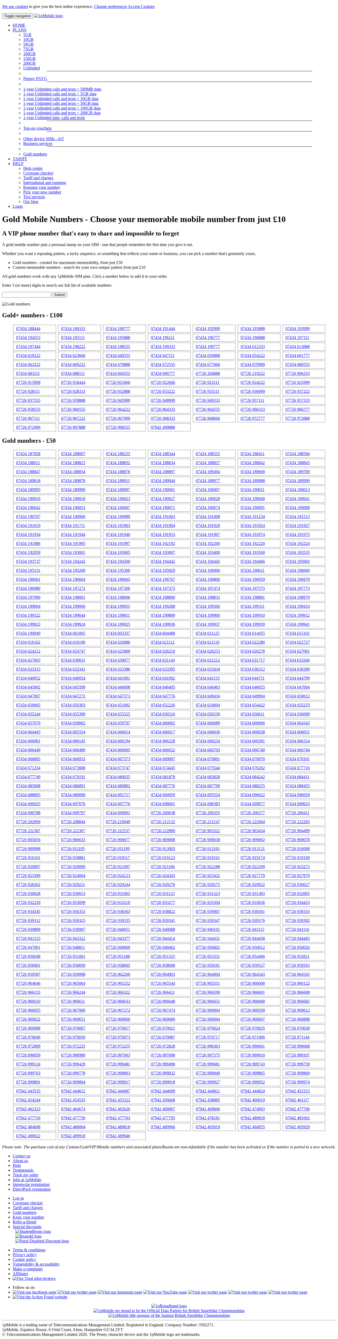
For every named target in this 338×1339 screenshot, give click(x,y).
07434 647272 (73, 696)
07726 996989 (73, 1055)
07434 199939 (253, 624)
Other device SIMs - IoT (43, 138)
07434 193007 (163, 552)
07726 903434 (253, 830)
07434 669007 (163, 759)
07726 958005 (118, 965)
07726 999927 (208, 1082)
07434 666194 (118, 741)
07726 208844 (73, 821)
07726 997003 (118, 1055)
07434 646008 (118, 687)
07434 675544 (208, 768)
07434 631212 (208, 660)
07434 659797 (118, 723)
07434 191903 (118, 525)
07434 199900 (208, 615)
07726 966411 (163, 992)
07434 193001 (73, 552)
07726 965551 (208, 983)
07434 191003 (163, 516)
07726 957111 (252, 400)
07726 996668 (297, 1046)
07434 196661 (28, 579)
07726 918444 (73, 382)
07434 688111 (73, 373)
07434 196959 (253, 579)
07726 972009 (28, 1046)
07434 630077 (118, 660)
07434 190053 (73, 507)
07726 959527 (253, 965)
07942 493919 (208, 1127)
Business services (37, 143)
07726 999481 (118, 1064)
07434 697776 (118, 803)
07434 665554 (73, 732)
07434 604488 (163, 633)
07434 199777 (208, 346)
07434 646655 (253, 687)
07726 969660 (118, 1019)
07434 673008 (73, 768)
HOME (19, 25)
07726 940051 (118, 929)
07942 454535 (73, 1100)
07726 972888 (297, 418)
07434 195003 (297, 561)
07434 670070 (253, 759)
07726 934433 (297, 902)
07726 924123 (118, 875)
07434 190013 (297, 489)
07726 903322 (208, 830)
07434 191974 (253, 534)
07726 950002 (208, 947)
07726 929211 (73, 884)
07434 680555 (297, 364)
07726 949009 (118, 947)
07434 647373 (118, 696)
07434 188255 (118, 453)
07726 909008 (163, 839)
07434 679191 (73, 777)
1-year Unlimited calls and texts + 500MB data (62, 89)
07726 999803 (118, 1073)
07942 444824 (253, 1091)
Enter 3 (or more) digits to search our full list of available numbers (56, 285)
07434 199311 (253, 606)
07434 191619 (28, 525)
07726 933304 (208, 902)
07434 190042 (28, 507)
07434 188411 (253, 453)
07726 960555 (73, 409)
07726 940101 (208, 929)
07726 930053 (73, 893)
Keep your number (28, 1217)
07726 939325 (73, 920)
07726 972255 (118, 1046)
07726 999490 (163, 1064)
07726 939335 (118, 920)
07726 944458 (253, 938)
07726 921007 (118, 866)
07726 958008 (163, 965)
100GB (29, 53)
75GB (28, 49)
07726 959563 (297, 965)
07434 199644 (73, 615)
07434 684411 (297, 777)
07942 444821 (208, 1091)
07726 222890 (163, 830)
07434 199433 (297, 606)
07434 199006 (73, 606)
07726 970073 (118, 1037)
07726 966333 (253, 409)
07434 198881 (253, 597)
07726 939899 (28, 929)
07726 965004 (73, 983)
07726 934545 (28, 911)
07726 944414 (163, 938)
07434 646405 (163, 687)
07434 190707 (28, 516)
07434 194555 (28, 337)
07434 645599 (73, 687)
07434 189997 (118, 489)
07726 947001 (28, 947)
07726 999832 (163, 1073)
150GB (29, 58)
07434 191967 (208, 534)
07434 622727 (297, 642)
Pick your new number (42, 192)
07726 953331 (208, 956)
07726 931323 (208, 893)
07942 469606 (208, 1109)
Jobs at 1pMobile (27, 1179)
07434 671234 (28, 768)
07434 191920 (208, 525)
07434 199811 (118, 615)
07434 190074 (208, 507)
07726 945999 (118, 400)
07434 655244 (28, 714)
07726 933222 (163, 391)
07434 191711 (73, 525)
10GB (28, 39)
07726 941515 (28, 938)
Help (17, 1165)
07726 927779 (253, 875)
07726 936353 (73, 911)
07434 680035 (118, 777)
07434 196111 (163, 337)
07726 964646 (28, 983)
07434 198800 (163, 597)
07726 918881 (73, 857)
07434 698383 (208, 803)
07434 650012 (297, 696)
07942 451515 (297, 1091)
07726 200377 (253, 812)
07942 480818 (253, 1118)
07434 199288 (163, 606)
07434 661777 (297, 355)
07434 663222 (28, 364)
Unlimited (31, 68)
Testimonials (23, 1170)
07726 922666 (163, 382)
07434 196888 (253, 337)
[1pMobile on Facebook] (35, 1292)
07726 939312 (28, 920)
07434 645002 (28, 687)
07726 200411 (297, 812)
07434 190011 (253, 489)
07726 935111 (207, 391)
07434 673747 (118, 768)
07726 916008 (297, 848)
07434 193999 (297, 328)
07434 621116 (207, 642)
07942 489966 (163, 1127)
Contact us (21, 1156)
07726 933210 (118, 902)
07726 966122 (297, 983)
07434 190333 (73, 328)
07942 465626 (118, 1109)
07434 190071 (163, 507)
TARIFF (20, 159)
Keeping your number (41, 187)
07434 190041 (297, 498)
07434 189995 (28, 489)
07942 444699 (163, 1091)
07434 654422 (253, 705)
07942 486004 (73, 1127)
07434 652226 (163, 705)
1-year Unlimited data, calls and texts (54, 117)
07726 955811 (297, 956)
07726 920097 (28, 866)
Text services (34, 197)
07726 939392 (297, 920)
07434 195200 (73, 570)
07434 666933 (73, 759)
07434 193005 (118, 552)
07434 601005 (73, 633)
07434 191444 (163, 328)
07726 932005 (297, 893)
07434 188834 (163, 462)
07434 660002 (163, 723)
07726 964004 (208, 974)
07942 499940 (118, 1136)
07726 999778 (73, 1073)
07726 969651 (73, 1019)
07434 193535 (297, 552)
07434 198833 (208, 597)
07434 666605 (118, 750)
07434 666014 (118, 732)
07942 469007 (163, 1109)
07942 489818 (118, 1127)
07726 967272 (118, 1010)
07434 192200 (208, 543)
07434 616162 (28, 642)
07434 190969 (73, 516)
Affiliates (20, 1273)
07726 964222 (118, 409)
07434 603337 (118, 633)
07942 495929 (297, 1127)
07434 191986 (28, 543)
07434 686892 (118, 786)
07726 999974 (297, 1082)
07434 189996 (73, 489)
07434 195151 (28, 570)
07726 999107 (297, 1055)
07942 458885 (208, 1100)
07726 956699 (73, 965)
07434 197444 (28, 346)
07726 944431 (208, 938)
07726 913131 (253, 848)
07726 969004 (208, 1010)
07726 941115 (252, 929)
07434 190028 (208, 498)
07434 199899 (163, 615)
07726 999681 (208, 1064)
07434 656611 (253, 714)
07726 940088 (163, 929)
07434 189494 (208, 471)
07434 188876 (118, 471)
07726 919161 (208, 857)
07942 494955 (253, 1127)
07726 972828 (163, 1046)
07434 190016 (28, 498)
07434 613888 (297, 346)
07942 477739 (73, 1118)
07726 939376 (253, 920)
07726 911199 (118, 848)
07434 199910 (253, 615)
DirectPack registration (32, 1189)
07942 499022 (28, 1136)
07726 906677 (118, 839)
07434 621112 (163, 642)
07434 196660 (297, 570)
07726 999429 (73, 1064)
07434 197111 (297, 337)
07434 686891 (73, 786)
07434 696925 (28, 803)
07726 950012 (253, 947)
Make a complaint (28, 1269)
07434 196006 (208, 570)
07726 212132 (163, 821)
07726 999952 (253, 1082)
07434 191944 (73, 534)
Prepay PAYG (35, 78)
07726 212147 (208, 821)
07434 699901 (118, 812)
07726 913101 (208, 848)
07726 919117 (118, 857)
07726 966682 (297, 1001)
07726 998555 (118, 427)
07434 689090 (73, 795)
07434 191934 (28, 534)
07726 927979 (297, 875)
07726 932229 (28, 902)
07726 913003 (163, 848)
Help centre (33, 168)
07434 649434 (208, 696)
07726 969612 (297, 1010)
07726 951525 (163, 956)
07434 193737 (28, 561)
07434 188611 (28, 462)
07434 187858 (28, 453)
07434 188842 (253, 462)
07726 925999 (297, 382)
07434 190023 (118, 498)
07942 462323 (28, 1109)
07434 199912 (297, 615)
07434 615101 (297, 633)
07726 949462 (163, 947)
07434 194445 (208, 561)
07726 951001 (73, 956)
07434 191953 (163, 534)
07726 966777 (297, 409)
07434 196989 (28, 588)
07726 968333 (163, 418)
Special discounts (27, 1226)
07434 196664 (73, 579)
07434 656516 (163, 714)
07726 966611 (73, 1001)
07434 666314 (297, 741)
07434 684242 (253, 777)
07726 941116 (297, 929)
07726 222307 (28, 830)
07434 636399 (297, 669)
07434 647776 (163, 696)
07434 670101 (297, 759)
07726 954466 (253, 956)
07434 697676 (73, 803)
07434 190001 (163, 489)
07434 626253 (208, 651)
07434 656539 (208, 714)
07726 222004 (253, 821)
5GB (27, 34)
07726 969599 (253, 1010)
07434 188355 (208, 453)
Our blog (30, 201)
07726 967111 (28, 418)
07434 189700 (297, 471)
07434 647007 (28, 696)
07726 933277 (163, 902)
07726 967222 (73, 418)
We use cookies (15, 6)
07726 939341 (163, 920)
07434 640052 (28, 678)
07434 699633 (297, 803)
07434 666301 (253, 741)
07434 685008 (28, 786)
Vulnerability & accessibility (36, 1264)
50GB (28, 44)
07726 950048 (28, 956)
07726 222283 (297, 821)
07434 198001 (73, 597)
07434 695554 (208, 795)
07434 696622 (253, 795)
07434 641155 (208, 678)
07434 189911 (118, 480)
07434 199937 (208, 624)
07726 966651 (208, 1001)
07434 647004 (297, 687)
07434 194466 (253, 561)
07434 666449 (28, 750)
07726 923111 (207, 382)
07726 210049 (118, 821)
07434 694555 (118, 373)
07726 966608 (297, 992)
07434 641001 (118, 678)
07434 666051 (297, 732)
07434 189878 (73, 480)
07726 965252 (118, 983)
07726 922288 (208, 866)
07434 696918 (297, 795)
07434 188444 (28, 328)
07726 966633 (118, 1001)
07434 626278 (253, 651)
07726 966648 (163, 1001)
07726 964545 (297, 974)
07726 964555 (208, 409)
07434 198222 (73, 346)
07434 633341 (73, 669)
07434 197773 (297, 588)
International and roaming (44, 182)
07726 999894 (73, 1082)
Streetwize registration (31, 1184)
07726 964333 (163, 409)
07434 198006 (118, 597)
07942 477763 (118, 1118)
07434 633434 (208, 669)
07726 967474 (163, 1010)
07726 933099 (73, 902)
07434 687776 (163, 786)
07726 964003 (163, 974)
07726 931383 (253, 893)
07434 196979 (297, 579)
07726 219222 (253, 373)
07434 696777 (163, 373)
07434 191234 (253, 516)
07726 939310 (297, 911)
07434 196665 (118, 579)
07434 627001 (297, 651)
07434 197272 (73, 588)
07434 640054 (73, 678)
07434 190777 (118, 328)
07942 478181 (208, 1118)
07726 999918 (163, 1082)
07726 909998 (28, 848)
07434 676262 (253, 768)
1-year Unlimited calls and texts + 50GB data (60, 103)
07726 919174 (253, 857)
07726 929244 (118, 884)
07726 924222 (253, 382)
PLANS (19, 30)
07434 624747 (73, 651)
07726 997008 (163, 1055)
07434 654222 (253, 355)
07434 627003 (28, 660)
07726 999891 (28, 1082)
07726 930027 (297, 884)
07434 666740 (253, 750)
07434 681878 (163, 777)
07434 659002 (73, 723)
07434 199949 (28, 633)
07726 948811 (73, 947)
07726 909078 (297, 839)
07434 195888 (118, 337)
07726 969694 (208, 1019)
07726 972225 (73, 1046)
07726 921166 (163, 866)
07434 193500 (253, 552)
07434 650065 (28, 705)
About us (20, 1160)
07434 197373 (163, 588)
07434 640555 (118, 355)
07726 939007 (208, 911)
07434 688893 (28, 795)
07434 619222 (28, 355)
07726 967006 (73, 1010)
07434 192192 (163, 543)
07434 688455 (297, 786)
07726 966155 (28, 992)
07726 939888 (73, 400)
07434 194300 (118, 561)
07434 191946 (118, 534)
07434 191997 (118, 543)
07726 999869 (297, 1073)
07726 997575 (208, 1055)
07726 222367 (73, 830)
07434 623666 (73, 355)
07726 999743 (253, 1064)
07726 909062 (253, 839)
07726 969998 (28, 1028)
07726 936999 (253, 391)
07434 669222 (73, 364)
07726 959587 (28, 974)
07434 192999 (208, 328)
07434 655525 (118, 714)
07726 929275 (208, 884)
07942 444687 (118, 1091)
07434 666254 (208, 741)
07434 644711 (253, 678)
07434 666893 (28, 759)
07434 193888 (253, 328)
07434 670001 (208, 759)
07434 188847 (28, 471)
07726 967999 (118, 418)
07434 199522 (28, 615)
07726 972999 (28, 427)
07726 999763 (28, 1073)
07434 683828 (208, 777)
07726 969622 (28, 1019)
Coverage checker (38, 173)
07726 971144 (297, 1037)
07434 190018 (73, 498)
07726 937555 (28, 400)
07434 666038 (253, 732)
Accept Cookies (141, 6)
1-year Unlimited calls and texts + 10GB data (60, 98)
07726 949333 (208, 400)
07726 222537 (118, 830)
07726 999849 (208, 1073)
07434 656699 (297, 714)
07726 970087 (163, 1037)
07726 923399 (28, 875)
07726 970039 (297, 1028)
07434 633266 (297, 660)
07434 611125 (207, 633)
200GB (29, 63)
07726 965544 (163, 983)
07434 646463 (208, 687)
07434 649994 (253, 696)
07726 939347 (208, 920)
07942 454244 (28, 1100)
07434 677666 (208, 364)
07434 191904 (163, 525)
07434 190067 (118, 507)
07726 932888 (118, 391)
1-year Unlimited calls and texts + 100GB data (62, 108)
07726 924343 (163, 875)
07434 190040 (253, 498)
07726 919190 (297, 857)
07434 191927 (297, 525)
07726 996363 (208, 1046)
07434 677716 (297, 768)
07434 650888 (208, 355)
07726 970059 (73, 1037)
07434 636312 (253, 669)
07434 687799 (208, 786)
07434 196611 (253, 570)
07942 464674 (73, 1109)
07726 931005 (118, 893)
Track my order (25, 1175)
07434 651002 (118, 705)
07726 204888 (208, 373)
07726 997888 (73, 427)
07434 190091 (253, 507)
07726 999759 (297, 1064)
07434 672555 (163, 364)
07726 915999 (28, 382)
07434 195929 (163, 570)
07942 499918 (73, 1136)
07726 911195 (73, 848)
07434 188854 (73, 471)
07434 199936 (163, 624)
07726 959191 (208, 965)
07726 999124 (28, 1064)
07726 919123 (163, 857)
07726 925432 (208, 875)
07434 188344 (163, 453)
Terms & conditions (29, 1250)
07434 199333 (163, 346)
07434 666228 (163, 741)
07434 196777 (208, 337)
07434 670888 (118, 364)
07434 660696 (253, 723)
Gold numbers (35, 154)
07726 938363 (118, 911)
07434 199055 (118, 606)
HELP (18, 163)
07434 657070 (28, 723)
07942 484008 (28, 1127)
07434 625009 (118, 651)
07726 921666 (118, 382)
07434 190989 (118, 516)
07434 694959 (163, 795)
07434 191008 (208, 516)
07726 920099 (73, 866)
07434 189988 (253, 480)
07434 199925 (118, 624)
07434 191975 (297, 534)
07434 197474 (208, 588)
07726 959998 (73, 974)
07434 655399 (73, 714)
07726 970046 (28, 1037)
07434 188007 (73, 453)
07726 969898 (297, 1019)
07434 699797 (73, 812)
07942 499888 (163, 427)
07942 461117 (297, 1100)
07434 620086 (118, 642)
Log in (18, 1198)
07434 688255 (253, 786)
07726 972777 (253, 418)
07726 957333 (297, 400)
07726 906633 (73, 839)
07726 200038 (163, 812)
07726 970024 (208, 1028)
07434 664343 (297, 723)
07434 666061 (28, 741)
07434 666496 (73, 750)
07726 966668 (253, 1001)
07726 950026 (297, 947)
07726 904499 (297, 830)
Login (18, 206)
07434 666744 (297, 750)
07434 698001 (163, 803)
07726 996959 (28, 1055)
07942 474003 (253, 1109)
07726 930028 (28, 893)
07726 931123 (163, 893)
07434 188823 (73, 462)
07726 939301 (253, 911)
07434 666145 (73, 741)
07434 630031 (73, 660)
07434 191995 (73, 543)
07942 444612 (73, 1091)
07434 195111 (73, 337)
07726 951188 (118, 956)
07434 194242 (73, 561)
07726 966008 (253, 983)
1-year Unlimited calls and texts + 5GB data (59, 94)
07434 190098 (297, 507)
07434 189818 (28, 480)
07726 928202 (28, 884)
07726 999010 (253, 1055)
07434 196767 (163, 579)
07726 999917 (118, 1082)
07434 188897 (163, 471)
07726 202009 (28, 821)
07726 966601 (253, 992)
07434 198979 (297, 597)
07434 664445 (28, 732)
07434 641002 (163, 678)
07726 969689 (163, 1019)
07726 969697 (253, 1019)
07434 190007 (208, 489)
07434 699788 (28, 812)
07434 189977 (208, 480)
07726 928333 (73, 391)
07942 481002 (297, 1118)
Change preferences (110, 6)
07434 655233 (297, 705)
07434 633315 (28, 669)
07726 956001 (28, 965)
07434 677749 (28, 777)
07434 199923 (28, 624)
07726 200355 (208, 812)
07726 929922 (253, 884)
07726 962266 (118, 974)
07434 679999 (253, 364)
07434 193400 (208, 552)
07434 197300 (118, 588)
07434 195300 (118, 570)
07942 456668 (163, 1100)
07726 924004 (73, 875)
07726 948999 (163, 400)
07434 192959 (28, 552)
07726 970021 (163, 1028)
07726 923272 (297, 866)
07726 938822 (163, 911)
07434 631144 (163, 660)
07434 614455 (253, 633)
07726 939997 (73, 929)
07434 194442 (163, 561)
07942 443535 (28, 1091)
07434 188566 (297, 453)
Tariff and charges (38, 178)
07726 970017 (118, 1028)
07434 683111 (28, 373)
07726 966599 (208, 992)
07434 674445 (163, 768)
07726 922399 (253, 866)
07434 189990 (297, 480)
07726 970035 (253, 1028)
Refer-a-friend (24, 1222)
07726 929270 (163, 884)
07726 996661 (253, 1046)
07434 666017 (163, 732)
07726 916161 (28, 857)
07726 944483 (297, 938)
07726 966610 (28, 1001)
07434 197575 (253, 588)
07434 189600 (253, 471)
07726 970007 (73, 1028)
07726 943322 (73, 938)
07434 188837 (208, 462)
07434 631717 (253, 660)
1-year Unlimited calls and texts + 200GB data (62, 113)
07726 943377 (118, 938)
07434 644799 (297, 678)
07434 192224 (297, 543)
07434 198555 (118, 346)
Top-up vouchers (37, 128)
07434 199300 (208, 606)
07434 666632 (163, 750)
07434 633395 (163, 669)
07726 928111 (28, 391)
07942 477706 (297, 1109)
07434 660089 (208, 723)
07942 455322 (118, 1100)
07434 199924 (73, 624)
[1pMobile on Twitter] (77, 1292)
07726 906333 (297, 373)
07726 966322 (118, 992)
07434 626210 (163, 651)
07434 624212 (28, 651)
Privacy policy (25, 1254)
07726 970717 (208, 1037)
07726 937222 (297, 391)
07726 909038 (208, 839)
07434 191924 (253, 525)
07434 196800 (208, 579)
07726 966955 (28, 1010)
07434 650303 (73, 705)
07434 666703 (208, 750)
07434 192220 (253, 543)
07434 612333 (253, 346)
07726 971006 (253, 1037)
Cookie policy (24, 1259)
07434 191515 (297, 516)
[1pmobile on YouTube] (165, 1292)
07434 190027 (163, 498)
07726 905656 (28, 839)
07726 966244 (73, 992)
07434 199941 (297, 624)
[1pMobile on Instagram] (120, 1292)
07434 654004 (208, 705)
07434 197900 (28, 597)
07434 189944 (163, 480)
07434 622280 (253, 642)
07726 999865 (253, 1073)
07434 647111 (163, 355)
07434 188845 (297, 462)
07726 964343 (253, 974)
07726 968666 (208, 418)
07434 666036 (208, 732)
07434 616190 (73, 642)
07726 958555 (28, 409)
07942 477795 (163, 1118)
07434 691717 (118, 795)
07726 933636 (253, 902)
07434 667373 (118, 759)
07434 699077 (253, 803)
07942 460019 (253, 1100)
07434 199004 (28, 606)
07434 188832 (118, 462)
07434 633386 (118, 669)
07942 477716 (28, 1118)
